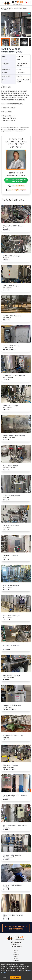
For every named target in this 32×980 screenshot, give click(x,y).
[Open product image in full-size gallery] (16, 24)
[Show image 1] (5, 42)
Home (2, 8)
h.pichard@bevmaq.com (17, 190)
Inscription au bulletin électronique (16, 927)
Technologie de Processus (20, 8)
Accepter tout (15, 977)
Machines (9, 8)
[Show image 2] (15, 42)
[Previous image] (3, 24)
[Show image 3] (24, 42)
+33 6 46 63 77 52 (18, 186)
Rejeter (4, 977)
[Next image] (29, 24)
